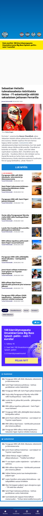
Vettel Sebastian (8, 315)
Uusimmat (8, 374)
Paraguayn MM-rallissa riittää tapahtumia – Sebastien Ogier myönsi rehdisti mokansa (14, 297)
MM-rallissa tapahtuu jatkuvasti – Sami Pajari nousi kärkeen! (16, 242)
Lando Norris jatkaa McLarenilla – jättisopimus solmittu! (16, 229)
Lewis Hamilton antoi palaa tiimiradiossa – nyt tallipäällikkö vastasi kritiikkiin (22, 480)
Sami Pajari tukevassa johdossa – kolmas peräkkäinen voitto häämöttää (15, 188)
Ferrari (26, 310)
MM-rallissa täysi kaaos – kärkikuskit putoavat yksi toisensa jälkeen (16, 284)
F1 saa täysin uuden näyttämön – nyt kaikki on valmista (22, 462)
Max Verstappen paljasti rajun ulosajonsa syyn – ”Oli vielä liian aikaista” (22, 486)
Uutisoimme (23, 143)
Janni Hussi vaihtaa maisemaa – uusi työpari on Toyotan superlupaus (15, 271)
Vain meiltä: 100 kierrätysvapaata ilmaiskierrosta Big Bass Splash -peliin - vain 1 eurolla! (19, 45)
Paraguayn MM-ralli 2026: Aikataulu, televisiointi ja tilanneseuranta (12, 177)
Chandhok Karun (15, 310)
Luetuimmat (9, 439)
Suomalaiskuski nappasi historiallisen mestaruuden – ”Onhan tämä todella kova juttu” (23, 498)
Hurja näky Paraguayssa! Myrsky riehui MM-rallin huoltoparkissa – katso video (16, 217)
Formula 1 (35, 310)
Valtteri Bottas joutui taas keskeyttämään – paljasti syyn (21, 474)
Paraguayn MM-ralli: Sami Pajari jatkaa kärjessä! (15, 200)
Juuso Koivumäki (7, 101)
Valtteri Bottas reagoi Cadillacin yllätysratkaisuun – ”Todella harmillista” (20, 457)
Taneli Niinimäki (7, 181)
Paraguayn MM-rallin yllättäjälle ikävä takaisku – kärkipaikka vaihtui (15, 259)
